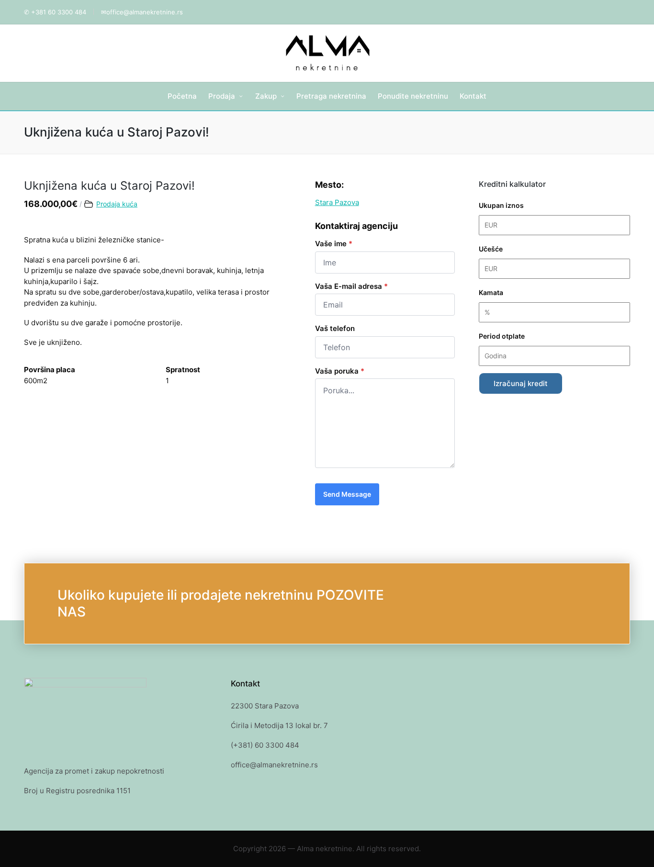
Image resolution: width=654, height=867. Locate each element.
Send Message (347, 494)
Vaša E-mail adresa (351, 286)
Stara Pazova (337, 202)
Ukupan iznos (501, 205)
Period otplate (502, 336)
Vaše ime (333, 243)
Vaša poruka (339, 371)
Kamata (491, 292)
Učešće (491, 249)
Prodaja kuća (116, 204)
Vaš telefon (335, 328)
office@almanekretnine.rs (144, 12)
